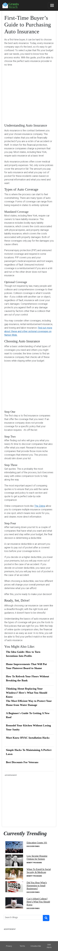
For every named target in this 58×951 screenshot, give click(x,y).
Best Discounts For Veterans (22, 762)
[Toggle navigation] (52, 5)
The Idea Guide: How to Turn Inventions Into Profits (23, 653)
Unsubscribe (35, 946)
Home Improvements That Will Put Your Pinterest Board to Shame (26, 666)
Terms (22, 946)
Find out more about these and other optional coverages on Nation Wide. (28, 331)
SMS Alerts (49, 946)
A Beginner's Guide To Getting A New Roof (28, 715)
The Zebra (39, 506)
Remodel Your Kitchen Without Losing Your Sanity (28, 727)
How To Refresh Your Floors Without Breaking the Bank (27, 678)
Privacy (9, 946)
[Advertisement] (29, 93)
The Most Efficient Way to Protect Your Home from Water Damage (29, 702)
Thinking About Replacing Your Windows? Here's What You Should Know (26, 692)
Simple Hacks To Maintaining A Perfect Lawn (28, 752)
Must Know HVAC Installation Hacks (28, 737)
